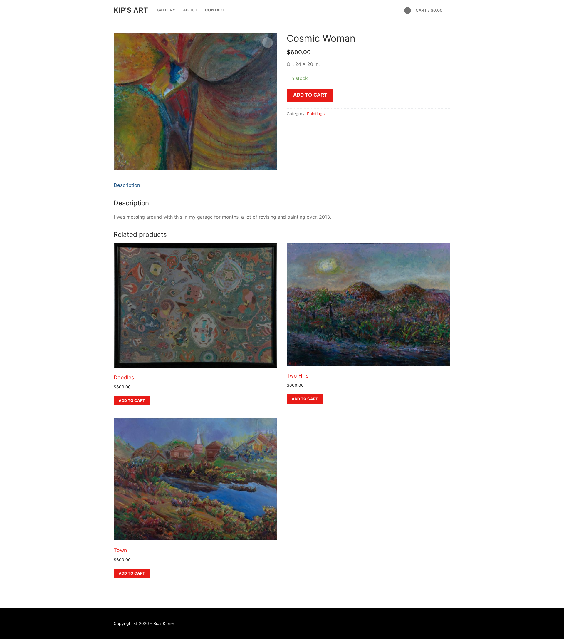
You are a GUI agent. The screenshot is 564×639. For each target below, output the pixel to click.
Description (127, 185)
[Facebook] (407, 10)
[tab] (127, 185)
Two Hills (297, 376)
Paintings (316, 113)
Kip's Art (131, 10)
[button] (267, 42)
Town (120, 550)
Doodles (124, 377)
